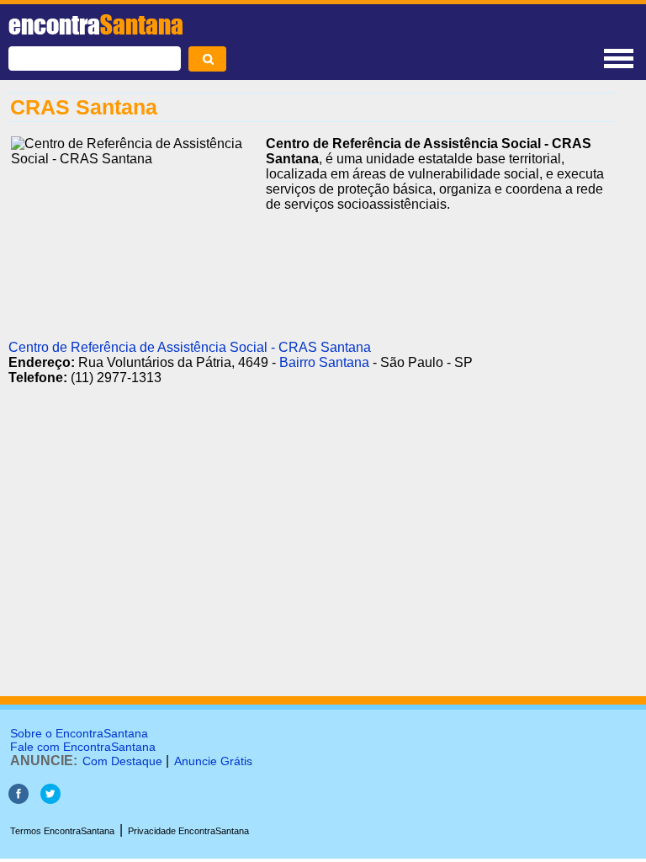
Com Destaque (122, 761)
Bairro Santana (324, 362)
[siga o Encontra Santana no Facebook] (18, 799)
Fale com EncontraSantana (83, 746)
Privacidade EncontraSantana (188, 831)
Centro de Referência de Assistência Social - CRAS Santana (189, 347)
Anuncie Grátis (213, 761)
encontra (95, 24)
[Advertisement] (312, 563)
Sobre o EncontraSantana (79, 733)
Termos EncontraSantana (62, 831)
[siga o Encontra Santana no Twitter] (50, 799)
